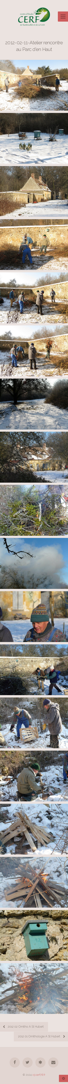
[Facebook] (15, 1062)
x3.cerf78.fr (38, 1074)
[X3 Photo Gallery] (40, 1062)
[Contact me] (53, 1062)
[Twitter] (27, 1062)
